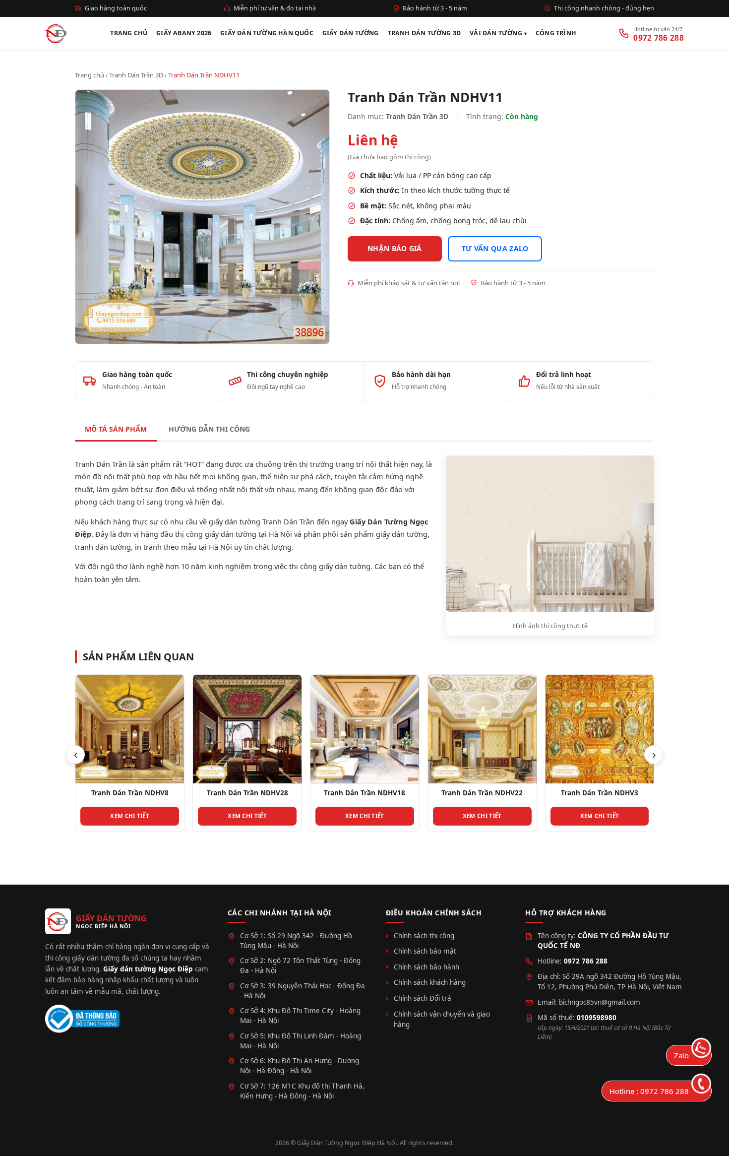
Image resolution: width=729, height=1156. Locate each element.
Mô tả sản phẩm (116, 429)
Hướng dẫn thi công (209, 429)
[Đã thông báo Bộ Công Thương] (82, 1019)
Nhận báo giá (394, 248)
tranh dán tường (103, 547)
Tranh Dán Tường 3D (424, 33)
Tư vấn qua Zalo (495, 248)
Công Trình (556, 33)
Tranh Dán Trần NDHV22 (482, 792)
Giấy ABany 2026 (183, 33)
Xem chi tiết (129, 816)
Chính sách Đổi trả (422, 998)
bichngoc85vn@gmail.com (599, 1002)
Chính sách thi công (424, 935)
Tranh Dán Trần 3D (136, 74)
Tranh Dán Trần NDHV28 (247, 792)
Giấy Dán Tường (350, 33)
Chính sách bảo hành (426, 967)
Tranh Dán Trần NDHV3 (599, 792)
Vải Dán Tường (496, 33)
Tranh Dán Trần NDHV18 (364, 792)
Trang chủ (89, 74)
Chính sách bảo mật (425, 951)
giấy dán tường (401, 534)
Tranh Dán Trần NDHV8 (130, 792)
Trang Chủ (128, 33)
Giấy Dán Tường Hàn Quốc (266, 33)
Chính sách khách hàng (430, 982)
